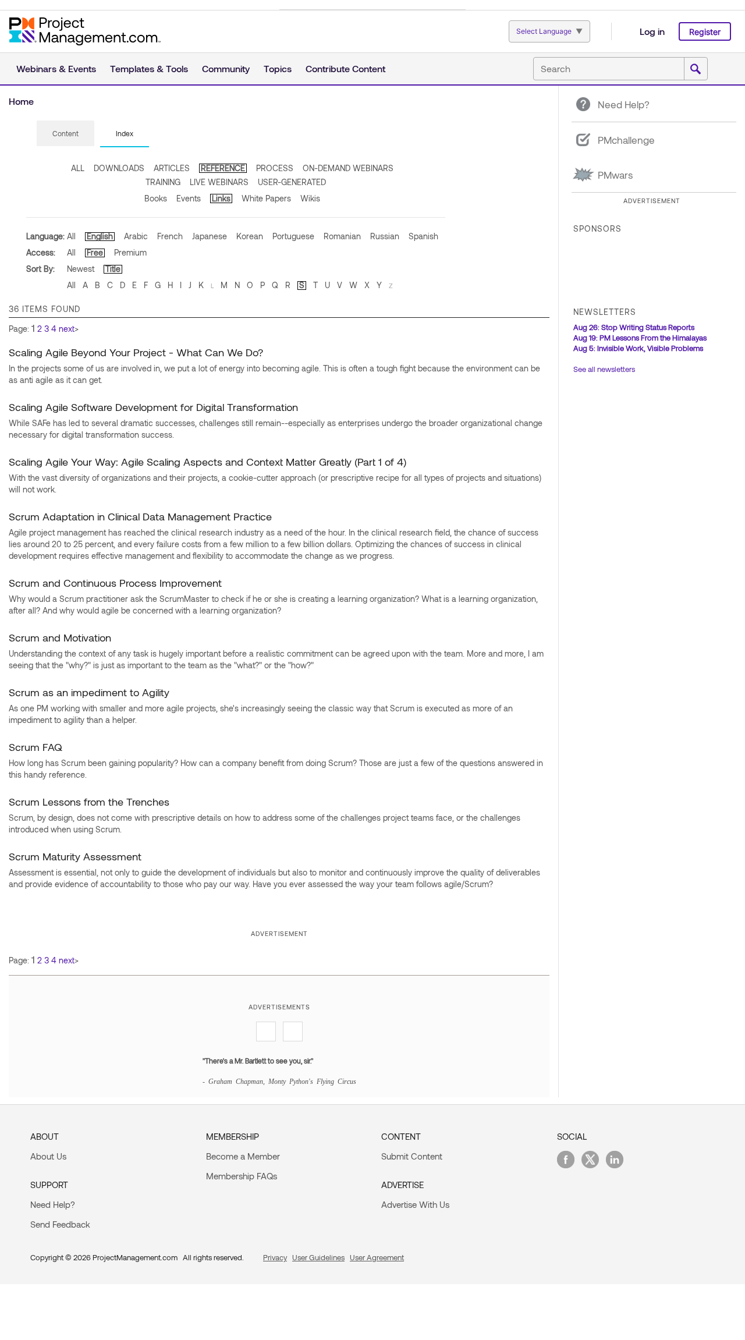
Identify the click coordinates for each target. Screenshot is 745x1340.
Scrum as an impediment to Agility (89, 692)
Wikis (310, 198)
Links (221, 198)
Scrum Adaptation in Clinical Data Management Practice (140, 516)
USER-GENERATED (292, 182)
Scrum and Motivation (60, 637)
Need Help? (52, 1204)
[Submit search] (695, 69)
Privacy (275, 1257)
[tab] (65, 133)
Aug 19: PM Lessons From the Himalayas (640, 337)
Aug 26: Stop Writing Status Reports (633, 327)
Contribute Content (345, 68)
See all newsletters (604, 369)
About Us (48, 1156)
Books (155, 198)
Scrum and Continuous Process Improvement (115, 582)
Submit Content (411, 1156)
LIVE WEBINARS (219, 182)
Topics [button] (278, 68)
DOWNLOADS (119, 168)
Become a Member (243, 1156)
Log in (652, 31)
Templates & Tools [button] (149, 68)
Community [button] (226, 68)
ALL (77, 168)
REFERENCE (223, 168)
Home (21, 101)
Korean (249, 236)
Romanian (342, 236)
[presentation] (65, 133)
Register (705, 32)
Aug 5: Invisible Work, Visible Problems (638, 348)
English (100, 236)
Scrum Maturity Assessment (75, 856)
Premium (130, 252)
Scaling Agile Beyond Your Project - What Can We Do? (136, 352)
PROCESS (274, 168)
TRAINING (163, 182)
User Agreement (377, 1257)
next (66, 329)
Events (188, 198)
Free (95, 252)
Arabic (136, 236)
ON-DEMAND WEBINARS (348, 168)
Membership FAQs (241, 1176)
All (71, 236)
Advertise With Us (415, 1204)
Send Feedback (60, 1224)
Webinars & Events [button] (56, 68)
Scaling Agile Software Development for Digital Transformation (153, 406)
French (170, 236)
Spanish (423, 236)
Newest (80, 269)
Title (112, 269)
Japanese (209, 236)
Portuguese (293, 236)
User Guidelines (318, 1257)
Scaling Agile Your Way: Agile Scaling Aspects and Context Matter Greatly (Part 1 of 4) (207, 461)
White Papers (266, 198)
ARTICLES (172, 168)
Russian (384, 236)
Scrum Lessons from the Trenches (89, 801)
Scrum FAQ (35, 746)
